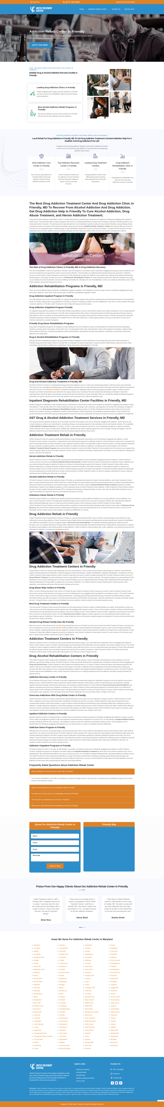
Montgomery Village (91, 1012)
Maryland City (89, 997)
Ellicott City (63, 991)
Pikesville (114, 954)
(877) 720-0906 (73, 2)
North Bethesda (90, 1021)
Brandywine (38, 1000)
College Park (63, 954)
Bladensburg (38, 994)
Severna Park (115, 997)
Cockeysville (63, 948)
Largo (87, 981)
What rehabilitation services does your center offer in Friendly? (52, 771)
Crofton (61, 960)
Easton (61, 975)
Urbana (113, 1024)
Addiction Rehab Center (97, 9)
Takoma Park (115, 1012)
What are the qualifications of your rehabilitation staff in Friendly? (53, 787)
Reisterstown (115, 969)
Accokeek (37, 948)
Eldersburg (63, 981)
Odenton (88, 1033)
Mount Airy (88, 1015)
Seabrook (114, 991)
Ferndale (62, 1000)
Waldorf (113, 1027)
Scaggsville (114, 987)
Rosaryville (114, 978)
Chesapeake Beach (40, 1033)
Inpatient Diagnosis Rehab (85, 1078)
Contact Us (116, 9)
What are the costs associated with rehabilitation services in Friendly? (54, 805)
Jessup (87, 951)
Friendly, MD (117, 1078)
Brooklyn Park (38, 1006)
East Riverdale (64, 972)
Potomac (114, 957)
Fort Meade (63, 1006)
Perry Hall (114, 951)
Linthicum (88, 991)
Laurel (87, 984)
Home (81, 9)
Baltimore (37, 972)
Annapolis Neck (39, 957)
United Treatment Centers (81, 1104)
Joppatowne (89, 954)
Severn (113, 994)
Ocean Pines (89, 1030)
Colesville (62, 951)
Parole (113, 945)
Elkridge (62, 984)
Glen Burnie (63, 1027)
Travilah (113, 1021)
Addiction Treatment (83, 1069)
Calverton (37, 1018)
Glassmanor (63, 1024)
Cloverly (62, 945)
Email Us (36, 2)
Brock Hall (37, 1003)
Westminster (115, 1033)
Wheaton (114, 1039)
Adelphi (36, 951)
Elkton (61, 987)
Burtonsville (38, 1012)
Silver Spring (115, 1000)
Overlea (87, 1039)
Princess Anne (115, 960)
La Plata (88, 963)
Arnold (36, 963)
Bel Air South (38, 981)
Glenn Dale (63, 1033)
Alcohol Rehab (81, 1072)
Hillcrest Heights (64, 1048)
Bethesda (37, 991)
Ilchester (88, 948)
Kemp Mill (88, 957)
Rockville (114, 975)
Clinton (36, 1048)
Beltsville (37, 984)
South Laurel (115, 1003)
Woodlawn (114, 1045)
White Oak (114, 1042)
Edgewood (63, 978)
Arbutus (36, 960)
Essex (61, 994)
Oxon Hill (88, 1045)
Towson (113, 1018)
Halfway (62, 1042)
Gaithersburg (63, 1018)
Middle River (89, 1003)
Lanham (87, 978)
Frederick (62, 1012)
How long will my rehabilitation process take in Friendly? (50, 799)
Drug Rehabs (80, 1075)
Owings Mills (89, 1042)
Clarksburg (37, 1045)
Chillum (36, 1042)
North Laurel (89, 1024)
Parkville (88, 1048)
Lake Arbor (88, 966)
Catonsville (37, 1030)
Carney (36, 1027)
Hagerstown (63, 1039)
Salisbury (114, 984)
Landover (88, 972)
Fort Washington (64, 1009)
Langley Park (89, 975)
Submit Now (55, 866)
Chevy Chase (38, 1039)
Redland (113, 966)
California (37, 1015)
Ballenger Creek (39, 969)
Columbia (62, 957)
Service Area (129, 9)
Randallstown (115, 963)
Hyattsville (88, 945)
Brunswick (37, 1009)
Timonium (114, 1015)
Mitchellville (89, 1009)
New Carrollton (90, 1018)
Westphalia (114, 1036)
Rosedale (114, 981)
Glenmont (62, 1030)
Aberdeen (37, 945)
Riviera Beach (115, 972)
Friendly (62, 1015)
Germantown (63, 1021)
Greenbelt (62, 1036)
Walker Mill (114, 1030)
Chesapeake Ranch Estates (43, 1036)
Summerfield (115, 1009)
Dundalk (62, 969)
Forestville (62, 1003)
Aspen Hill (37, 966)
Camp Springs (38, 1024)
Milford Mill (88, 1006)
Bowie (36, 997)
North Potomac (90, 1027)
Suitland (113, 1006)
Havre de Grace (64, 1045)
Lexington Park (90, 987)
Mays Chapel (89, 1000)
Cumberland (63, 963)
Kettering (88, 960)
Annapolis (37, 954)
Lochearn (88, 994)
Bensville (37, 987)
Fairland (62, 997)
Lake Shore (89, 969)
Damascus (62, 966)
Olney (87, 1036)
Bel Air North (38, 978)
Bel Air (36, 975)
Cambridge (37, 1021)
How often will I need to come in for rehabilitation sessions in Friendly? (55, 793)
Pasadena (114, 948)
